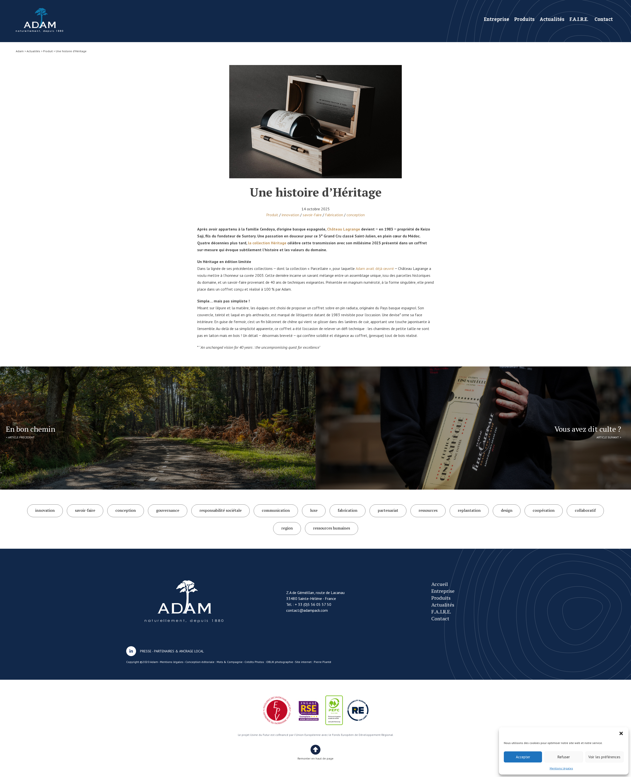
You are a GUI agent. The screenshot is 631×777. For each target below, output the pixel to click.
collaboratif (585, 510)
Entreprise (496, 19)
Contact (604, 19)
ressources (428, 510)
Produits (524, 19)
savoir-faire (312, 214)
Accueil (439, 584)
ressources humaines (331, 528)
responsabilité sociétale (220, 510)
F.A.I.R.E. (578, 19)
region (287, 528)
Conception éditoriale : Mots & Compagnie (214, 662)
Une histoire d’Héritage (39, 20)
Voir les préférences (604, 757)
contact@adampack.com (307, 610)
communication (276, 510)
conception (356, 214)
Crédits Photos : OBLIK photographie (269, 662)
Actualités (552, 19)
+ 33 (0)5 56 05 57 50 (313, 604)
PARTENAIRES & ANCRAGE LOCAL (179, 651)
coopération (544, 510)
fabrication (334, 214)
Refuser (564, 757)
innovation (290, 214)
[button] (621, 733)
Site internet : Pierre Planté (313, 662)
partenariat (388, 510)
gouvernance (167, 510)
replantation (469, 510)
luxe (313, 510)
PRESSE (145, 651)
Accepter (523, 757)
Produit (272, 214)
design (506, 510)
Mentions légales (561, 768)
